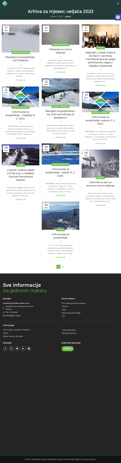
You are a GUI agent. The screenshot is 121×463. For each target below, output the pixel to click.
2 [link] (62, 267)
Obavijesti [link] (24, 52)
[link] (118, 17)
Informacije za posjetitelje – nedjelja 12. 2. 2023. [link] (20, 115)
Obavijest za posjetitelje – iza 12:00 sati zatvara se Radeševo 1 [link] (60, 114)
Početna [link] (53, 16)
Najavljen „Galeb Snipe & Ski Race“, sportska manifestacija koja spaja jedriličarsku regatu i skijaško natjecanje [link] (100, 59)
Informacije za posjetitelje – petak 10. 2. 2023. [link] (60, 172)
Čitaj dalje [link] (20, 80)
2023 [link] (61, 16)
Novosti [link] (16, 52)
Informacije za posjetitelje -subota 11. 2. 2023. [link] (100, 120)
